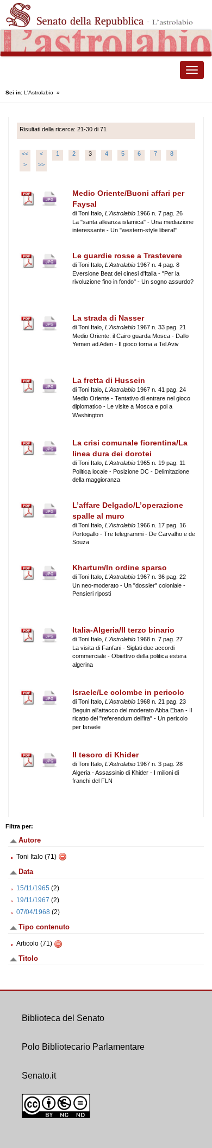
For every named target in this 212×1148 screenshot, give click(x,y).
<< (25, 153)
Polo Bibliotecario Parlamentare (83, 1046)
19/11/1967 (32, 900)
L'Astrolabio (38, 92)
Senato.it (39, 1075)
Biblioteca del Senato (63, 1018)
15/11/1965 (32, 888)
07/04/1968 (33, 912)
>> (41, 164)
